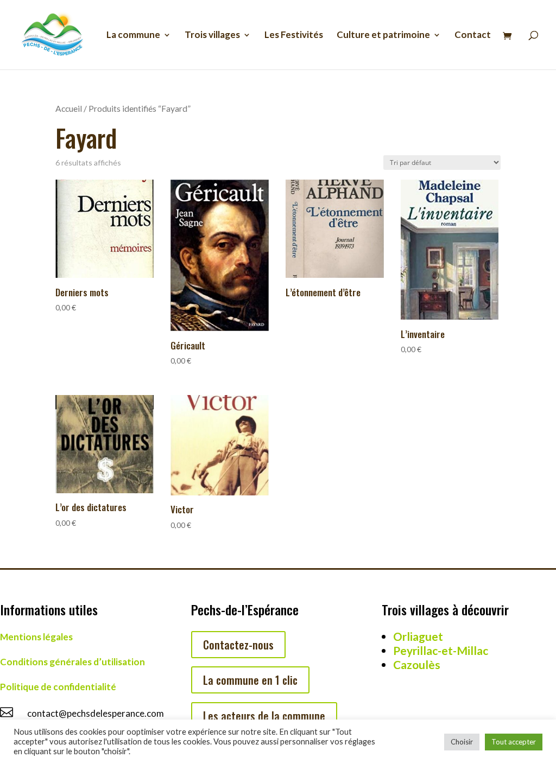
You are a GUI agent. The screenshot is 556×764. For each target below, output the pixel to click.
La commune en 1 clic (250, 680)
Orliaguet (418, 636)
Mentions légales (36, 636)
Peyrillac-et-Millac (440, 650)
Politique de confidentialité (58, 686)
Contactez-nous (238, 644)
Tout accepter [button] (513, 741)
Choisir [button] (462, 741)
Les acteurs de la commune (264, 716)
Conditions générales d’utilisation (72, 661)
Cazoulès (416, 664)
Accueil (68, 108)
